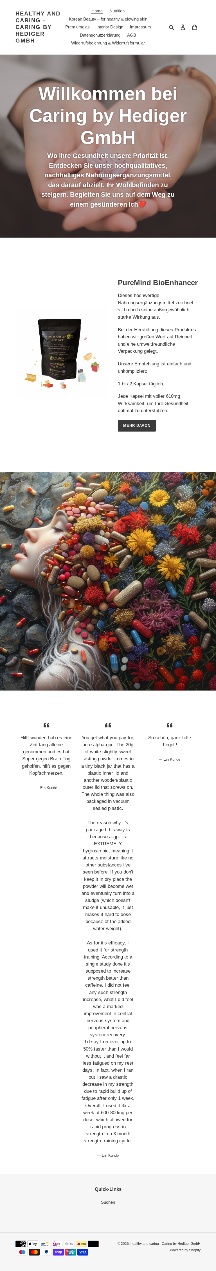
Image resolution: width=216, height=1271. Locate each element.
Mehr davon (136, 425)
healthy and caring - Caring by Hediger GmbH (37, 27)
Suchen (108, 1202)
